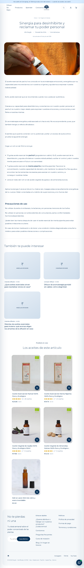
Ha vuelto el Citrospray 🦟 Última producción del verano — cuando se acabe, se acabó (42, 1)
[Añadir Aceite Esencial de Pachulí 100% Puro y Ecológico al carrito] (37, 387)
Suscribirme (23, 539)
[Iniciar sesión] (71, 8)
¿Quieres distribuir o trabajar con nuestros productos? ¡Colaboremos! (44, 523)
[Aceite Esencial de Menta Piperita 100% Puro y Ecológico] (58, 373)
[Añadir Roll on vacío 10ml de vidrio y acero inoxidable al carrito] (37, 492)
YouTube (74, 556)
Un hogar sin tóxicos (44, 18)
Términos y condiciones (67, 527)
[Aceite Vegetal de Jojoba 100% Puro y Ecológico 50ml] (26, 425)
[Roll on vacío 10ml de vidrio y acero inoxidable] (26, 477)
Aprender (29, 8)
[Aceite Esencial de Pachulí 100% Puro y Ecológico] (26, 373)
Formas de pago (65, 523)
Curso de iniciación (42, 539)
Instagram (57, 556)
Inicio (35, 18)
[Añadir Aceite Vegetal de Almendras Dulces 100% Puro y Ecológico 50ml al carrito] (69, 440)
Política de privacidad (66, 519)
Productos (18, 8)
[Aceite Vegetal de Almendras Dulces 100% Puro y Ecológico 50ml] (58, 425)
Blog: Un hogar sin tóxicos (43, 544)
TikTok (66, 556)
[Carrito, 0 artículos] (76, 7)
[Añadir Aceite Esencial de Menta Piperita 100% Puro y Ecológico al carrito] (69, 387)
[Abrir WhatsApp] (79, 563)
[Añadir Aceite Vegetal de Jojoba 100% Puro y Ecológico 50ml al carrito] (37, 440)
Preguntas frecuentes (44, 535)
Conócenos (40, 8)
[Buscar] (63, 7)
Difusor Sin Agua (9, 7)
